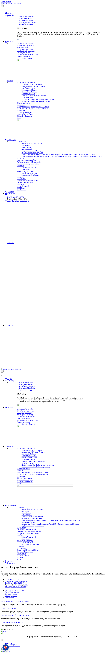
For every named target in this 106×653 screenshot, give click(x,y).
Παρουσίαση (21, 158)
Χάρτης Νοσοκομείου (24, 112)
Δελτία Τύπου (26, 147)
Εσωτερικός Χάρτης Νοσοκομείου (16, 581)
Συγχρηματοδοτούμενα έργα (26, 160)
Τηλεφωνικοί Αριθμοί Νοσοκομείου (29, 162)
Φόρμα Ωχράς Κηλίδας (29, 92)
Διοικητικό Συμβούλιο (26, 18)
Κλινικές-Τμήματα (11, 596)
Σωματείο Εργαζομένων (25, 182)
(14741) (25, 585)
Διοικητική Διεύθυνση (24, 47)
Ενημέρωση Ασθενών (29, 88)
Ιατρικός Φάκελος (27, 97)
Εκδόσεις (20, 166)
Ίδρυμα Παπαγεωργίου (26, 24)
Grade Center (21, 190)
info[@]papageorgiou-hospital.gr (15, 587)
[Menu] (1, 640)
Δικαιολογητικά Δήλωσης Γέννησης (33, 86)
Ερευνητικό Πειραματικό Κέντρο (28, 180)
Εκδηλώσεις (21, 184)
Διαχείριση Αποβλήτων (29, 173)
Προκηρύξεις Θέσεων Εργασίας (32, 143)
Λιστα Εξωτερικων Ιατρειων (14, 590)
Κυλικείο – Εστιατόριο (25, 116)
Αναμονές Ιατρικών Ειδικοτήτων (32, 151)
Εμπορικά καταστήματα (25, 114)
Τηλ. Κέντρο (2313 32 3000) (14, 583)
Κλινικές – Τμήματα (28, 58)
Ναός (19, 118)
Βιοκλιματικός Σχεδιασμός (30, 175)
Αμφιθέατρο (21, 179)
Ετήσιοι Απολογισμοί (29, 167)
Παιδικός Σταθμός (23, 186)
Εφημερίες (20, 105)
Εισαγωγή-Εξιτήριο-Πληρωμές (32, 84)
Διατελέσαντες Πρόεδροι (27, 20)
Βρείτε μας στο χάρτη (12, 579)
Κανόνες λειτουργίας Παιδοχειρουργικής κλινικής (38, 99)
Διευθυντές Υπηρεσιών (25, 43)
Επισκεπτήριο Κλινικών (29, 90)
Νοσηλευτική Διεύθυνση (25, 45)
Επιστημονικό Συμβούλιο (27, 22)
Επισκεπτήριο (9, 598)
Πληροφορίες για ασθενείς (26, 82)
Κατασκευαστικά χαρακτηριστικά (28, 164)
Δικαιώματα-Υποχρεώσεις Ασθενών (34, 95)
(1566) (20, 585)
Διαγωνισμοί (26, 145)
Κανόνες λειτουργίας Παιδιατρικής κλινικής (36, 101)
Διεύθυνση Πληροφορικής (26, 51)
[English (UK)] (7, 651)
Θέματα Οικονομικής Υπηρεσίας (32, 153)
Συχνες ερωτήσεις (11, 594)
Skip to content (6, 2)
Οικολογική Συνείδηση (25, 171)
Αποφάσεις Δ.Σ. (27, 149)
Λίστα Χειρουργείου (28, 94)
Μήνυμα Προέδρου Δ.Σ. (27, 17)
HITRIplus (21, 188)
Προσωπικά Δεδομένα (12, 646)
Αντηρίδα (20, 177)
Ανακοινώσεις (22, 141)
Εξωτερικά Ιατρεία (23, 103)
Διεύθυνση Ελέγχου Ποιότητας (27, 54)
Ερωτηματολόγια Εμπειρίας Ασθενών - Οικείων (33, 107)
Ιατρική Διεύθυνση (23, 56)
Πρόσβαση (21, 110)
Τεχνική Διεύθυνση (23, 53)
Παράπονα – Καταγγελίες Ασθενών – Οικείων (32, 108)
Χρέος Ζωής (26, 169)
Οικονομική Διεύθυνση (25, 49)
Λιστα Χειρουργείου (12, 592)
